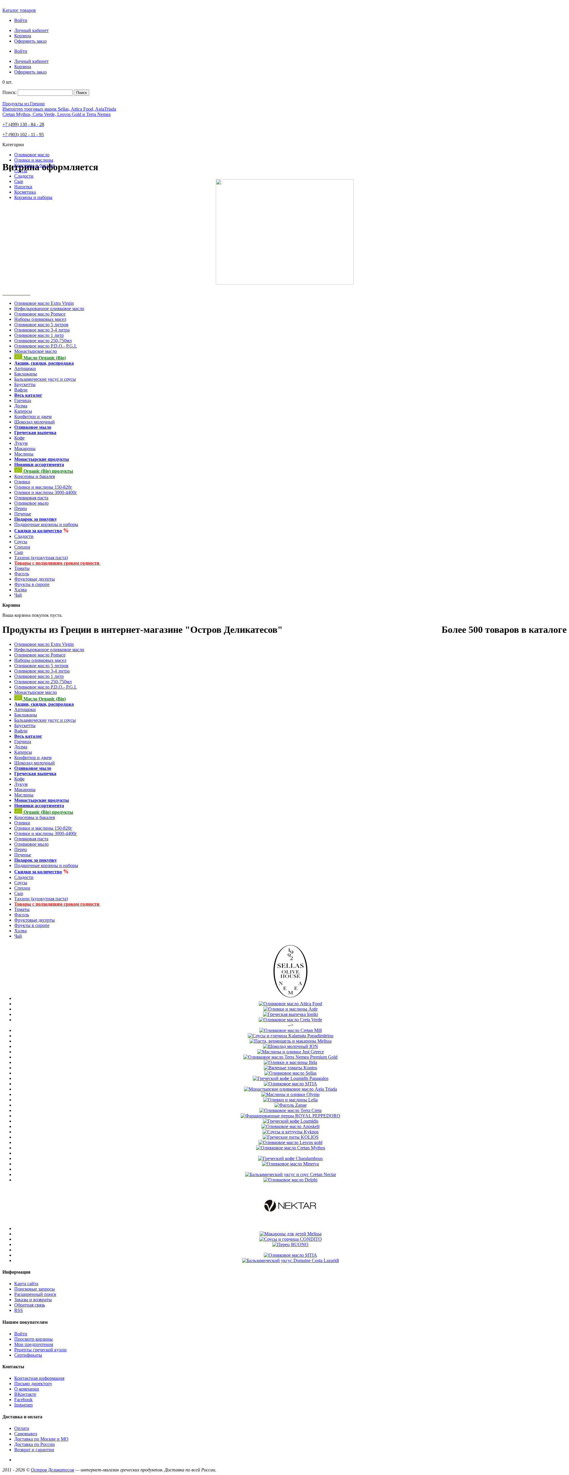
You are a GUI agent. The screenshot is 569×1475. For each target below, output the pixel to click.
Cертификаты (28, 1355)
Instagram (23, 1404)
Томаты (22, 568)
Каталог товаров (19, 10)
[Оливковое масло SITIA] (290, 1083)
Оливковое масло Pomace (39, 313)
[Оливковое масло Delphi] (290, 1179)
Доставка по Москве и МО (41, 1438)
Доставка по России (34, 1444)
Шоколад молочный (34, 421)
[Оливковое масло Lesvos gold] (290, 1142)
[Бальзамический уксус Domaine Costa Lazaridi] (290, 1260)
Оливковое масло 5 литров (41, 324)
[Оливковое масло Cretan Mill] (290, 1030)
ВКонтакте (25, 1394)
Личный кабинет (31, 30)
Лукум (21, 443)
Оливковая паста (31, 497)
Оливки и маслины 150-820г (43, 487)
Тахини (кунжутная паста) (41, 557)
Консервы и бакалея (34, 476)
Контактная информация (39, 1378)
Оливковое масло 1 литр (39, 335)
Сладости (23, 536)
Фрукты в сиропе (31, 584)
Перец (20, 508)
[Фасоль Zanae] (290, 1105)
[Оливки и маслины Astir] (290, 1009)
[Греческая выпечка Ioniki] (290, 1014)
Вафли (21, 389)
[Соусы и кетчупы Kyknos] (291, 1131)
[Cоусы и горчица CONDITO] (290, 1239)
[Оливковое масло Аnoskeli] (290, 1126)
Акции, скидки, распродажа (44, 363)
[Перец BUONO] (290, 1244)
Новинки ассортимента (39, 464)
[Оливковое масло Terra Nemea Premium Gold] (290, 1057)
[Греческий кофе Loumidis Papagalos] (290, 1078)
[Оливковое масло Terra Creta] (290, 1110)
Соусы (20, 541)
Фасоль (21, 573)
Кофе (19, 437)
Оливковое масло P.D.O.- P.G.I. (45, 345)
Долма (20, 405)
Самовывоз (25, 1433)
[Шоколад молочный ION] (290, 1046)
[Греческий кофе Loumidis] (290, 1121)
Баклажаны (25, 373)
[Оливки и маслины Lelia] (290, 1099)
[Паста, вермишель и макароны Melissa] (291, 1041)
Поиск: (9, 92)
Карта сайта (26, 1283)
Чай (18, 595)
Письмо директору (33, 1383)
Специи (22, 546)
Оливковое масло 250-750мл (43, 340)
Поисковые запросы (34, 1288)
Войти (20, 20)
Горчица (22, 400)
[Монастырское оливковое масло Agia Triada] (290, 1089)
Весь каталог (28, 395)
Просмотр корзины (33, 1339)
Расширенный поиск (35, 1294)
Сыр (18, 552)
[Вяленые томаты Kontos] (290, 1067)
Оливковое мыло (32, 427)
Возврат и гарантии (34, 1449)
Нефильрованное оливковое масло (49, 308)
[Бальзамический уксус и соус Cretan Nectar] (290, 1174)
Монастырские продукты (41, 459)
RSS (18, 1310)
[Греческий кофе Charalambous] (290, 1158)
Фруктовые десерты (34, 579)
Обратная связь (29, 1304)
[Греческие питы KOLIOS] (291, 1137)
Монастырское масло (35, 351)
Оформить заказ (30, 41)
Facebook (23, 1399)
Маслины (23, 453)
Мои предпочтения (33, 1344)
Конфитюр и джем (33, 416)
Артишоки (25, 368)
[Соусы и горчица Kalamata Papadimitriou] (290, 1035)
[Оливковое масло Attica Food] (290, 1003)
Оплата (21, 1428)
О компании (26, 1388)
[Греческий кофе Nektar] (290, 1228)
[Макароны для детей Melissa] (291, 1233)
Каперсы (23, 411)
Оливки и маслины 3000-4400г (45, 492)
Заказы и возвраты (33, 1299)
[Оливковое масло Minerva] (290, 1163)
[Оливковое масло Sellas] (290, 998)
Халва (20, 589)
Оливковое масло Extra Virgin (44, 303)
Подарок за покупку (35, 519)
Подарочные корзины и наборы (46, 524)
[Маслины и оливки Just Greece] (290, 1051)
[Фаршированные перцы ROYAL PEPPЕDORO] (290, 1115)
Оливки (22, 481)
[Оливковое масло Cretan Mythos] (290, 1147)
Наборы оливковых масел (40, 319)
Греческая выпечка (35, 432)
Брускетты (25, 384)
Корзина (22, 35)
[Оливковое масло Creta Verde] (290, 1019)
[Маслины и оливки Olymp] (290, 1094)
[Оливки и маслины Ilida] (290, 1062)
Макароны (25, 448)
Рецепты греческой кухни (40, 1349)
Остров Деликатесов (52, 1469)
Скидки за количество (38, 530)
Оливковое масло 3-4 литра (42, 329)
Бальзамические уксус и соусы (45, 379)
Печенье (22, 513)
